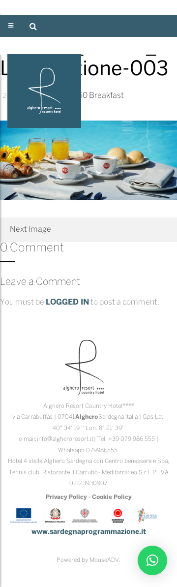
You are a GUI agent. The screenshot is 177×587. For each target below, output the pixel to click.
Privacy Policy (66, 497)
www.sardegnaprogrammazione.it (88, 532)
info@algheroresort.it (65, 439)
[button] (33, 26)
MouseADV (104, 560)
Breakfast (106, 95)
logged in (67, 302)
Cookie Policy (112, 497)
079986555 (102, 450)
